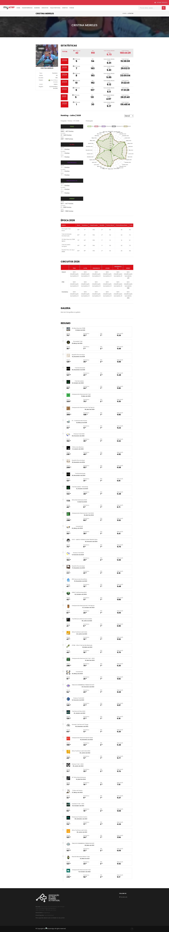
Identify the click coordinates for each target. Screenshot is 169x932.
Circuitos (45, 8)
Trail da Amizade (80, 368)
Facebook (123, 897)
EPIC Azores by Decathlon (79, 579)
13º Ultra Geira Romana (79, 777)
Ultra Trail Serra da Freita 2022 (81, 751)
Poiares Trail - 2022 (77, 764)
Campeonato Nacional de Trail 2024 (83, 513)
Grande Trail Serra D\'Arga (80, 724)
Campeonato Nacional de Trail (81, 394)
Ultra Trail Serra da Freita (79, 632)
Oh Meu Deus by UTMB (78, 328)
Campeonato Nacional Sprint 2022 (82, 737)
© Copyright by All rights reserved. (51, 928)
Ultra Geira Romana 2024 (79, 500)
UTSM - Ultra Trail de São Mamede (82, 645)
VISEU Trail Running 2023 (79, 592)
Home (18, 8)
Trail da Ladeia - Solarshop (80, 486)
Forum (71, 8)
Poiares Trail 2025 (79, 434)
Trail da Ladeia (79, 381)
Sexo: (62, 137)
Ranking (37, 8)
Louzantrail (79, 526)
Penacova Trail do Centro (79, 817)
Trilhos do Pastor (77, 790)
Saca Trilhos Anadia (53, 81)
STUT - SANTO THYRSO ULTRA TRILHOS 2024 (84, 539)
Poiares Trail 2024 (78, 552)
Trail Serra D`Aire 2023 (78, 711)
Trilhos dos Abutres (78, 447)
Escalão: (63, 133)
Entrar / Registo (161, 2)
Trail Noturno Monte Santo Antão (82, 619)
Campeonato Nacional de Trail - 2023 (83, 658)
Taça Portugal (55, 8)
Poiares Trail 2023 (78, 698)
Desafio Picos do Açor (78, 354)
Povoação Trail (77, 341)
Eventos (65, 8)
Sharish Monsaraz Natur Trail (81, 856)
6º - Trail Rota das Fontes (79, 420)
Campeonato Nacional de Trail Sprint (83, 407)
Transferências (27, 8)
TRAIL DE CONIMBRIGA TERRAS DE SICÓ (83, 685)
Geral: (62, 129)
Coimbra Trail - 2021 (78, 803)
